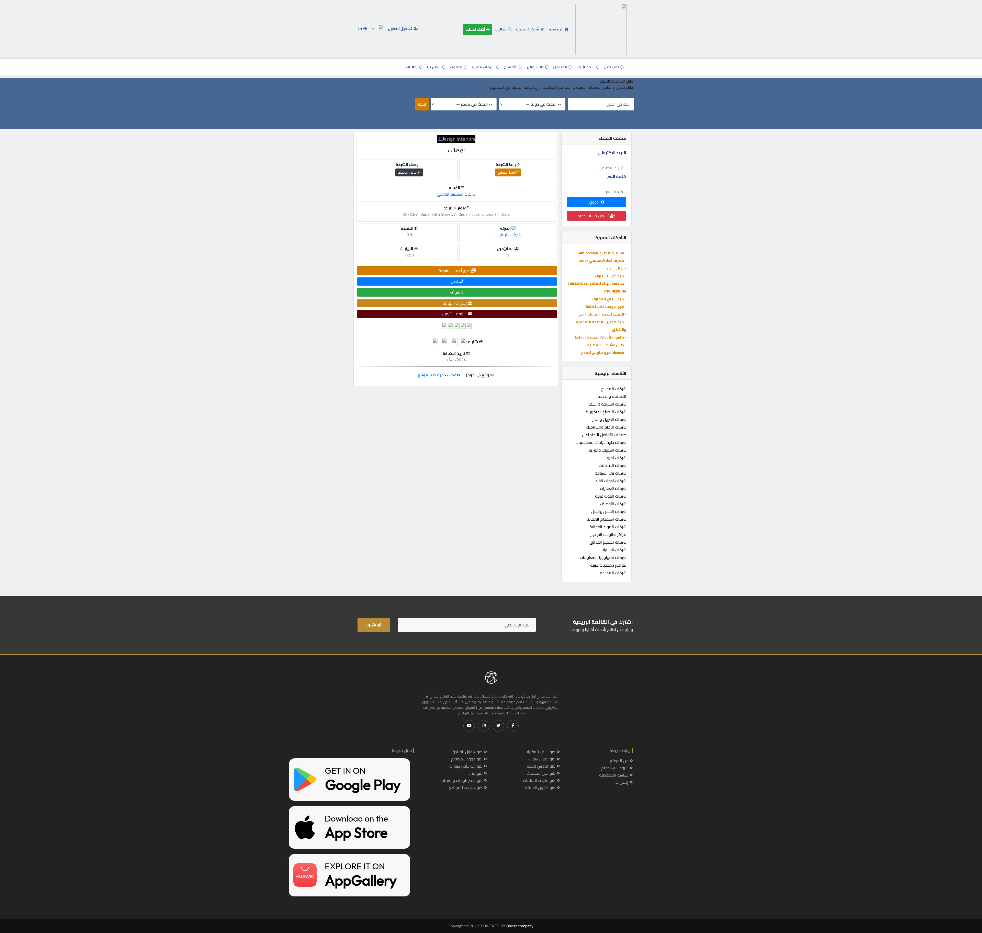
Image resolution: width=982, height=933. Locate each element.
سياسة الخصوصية (614, 775)
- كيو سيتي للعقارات (609, 299)
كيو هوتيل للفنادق (467, 751)
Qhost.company (519, 926)
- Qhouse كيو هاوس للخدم (603, 352)
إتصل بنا (434, 67)
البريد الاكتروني (612, 153)
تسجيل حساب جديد (594, 216)
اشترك (371, 625)
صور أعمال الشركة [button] (455, 270)
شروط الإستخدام (615, 767)
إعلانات (412, 67)
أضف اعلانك (475, 29)
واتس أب (457, 292)
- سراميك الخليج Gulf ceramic (602, 253)
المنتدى (560, 67)
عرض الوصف (407, 172)
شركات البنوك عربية (610, 496)
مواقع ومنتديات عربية (608, 565)
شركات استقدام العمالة (606, 519)
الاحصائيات (586, 67)
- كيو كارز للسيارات (610, 276)
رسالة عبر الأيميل (455, 314)
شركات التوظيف (613, 504)
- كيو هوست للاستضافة (606, 306)
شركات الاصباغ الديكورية (606, 411)
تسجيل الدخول (400, 28)
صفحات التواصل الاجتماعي (604, 435)
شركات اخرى (616, 458)
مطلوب (500, 29)
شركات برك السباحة (610, 473)
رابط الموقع (506, 172)
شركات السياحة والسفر (607, 404)
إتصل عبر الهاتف (455, 303)
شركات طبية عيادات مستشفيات (600, 442)
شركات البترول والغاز (609, 419)
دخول (594, 202)
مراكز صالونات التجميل (608, 534)
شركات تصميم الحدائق (607, 542)
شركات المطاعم (613, 573)
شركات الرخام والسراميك (606, 427)
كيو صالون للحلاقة (540, 787)
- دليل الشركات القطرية (606, 345)
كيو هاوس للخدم (541, 766)
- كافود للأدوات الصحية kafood (600, 337)
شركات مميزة (528, 29)
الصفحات (455, 375)
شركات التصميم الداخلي (456, 194)
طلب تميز (612, 67)
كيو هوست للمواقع (466, 787)
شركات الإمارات (508, 234)
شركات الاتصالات (612, 465)
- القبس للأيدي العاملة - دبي (601, 314)
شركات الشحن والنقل (608, 511)
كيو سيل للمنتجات (541, 773)
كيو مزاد (476, 773)
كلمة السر (616, 176)
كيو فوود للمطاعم (467, 758)
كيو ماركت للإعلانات (539, 780)
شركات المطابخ (613, 388)
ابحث (422, 104)
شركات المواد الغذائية (607, 527)
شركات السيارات (613, 550)
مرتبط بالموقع (431, 375)
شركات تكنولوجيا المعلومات (603, 557)
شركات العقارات (613, 488)
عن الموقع (619, 760)
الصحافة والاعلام (611, 396)
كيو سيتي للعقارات (540, 751)
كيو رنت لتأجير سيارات (466, 766)
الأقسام (511, 67)
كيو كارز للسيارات (542, 758)
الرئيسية (556, 29)
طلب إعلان (535, 67)
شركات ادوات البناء (610, 481)
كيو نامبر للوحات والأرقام (462, 780)
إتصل (455, 281)
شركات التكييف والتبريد (607, 450)
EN (360, 28)
